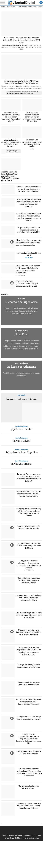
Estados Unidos (11, 6)
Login (41, 2)
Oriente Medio (32, 6)
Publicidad (19, 838)
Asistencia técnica (32, 838)
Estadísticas (9, 838)
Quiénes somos (8, 835)
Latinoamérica (22, 6)
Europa (3, 6)
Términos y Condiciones (24, 835)
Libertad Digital (21, 2)
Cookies (38, 835)
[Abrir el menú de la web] (3, 2)
